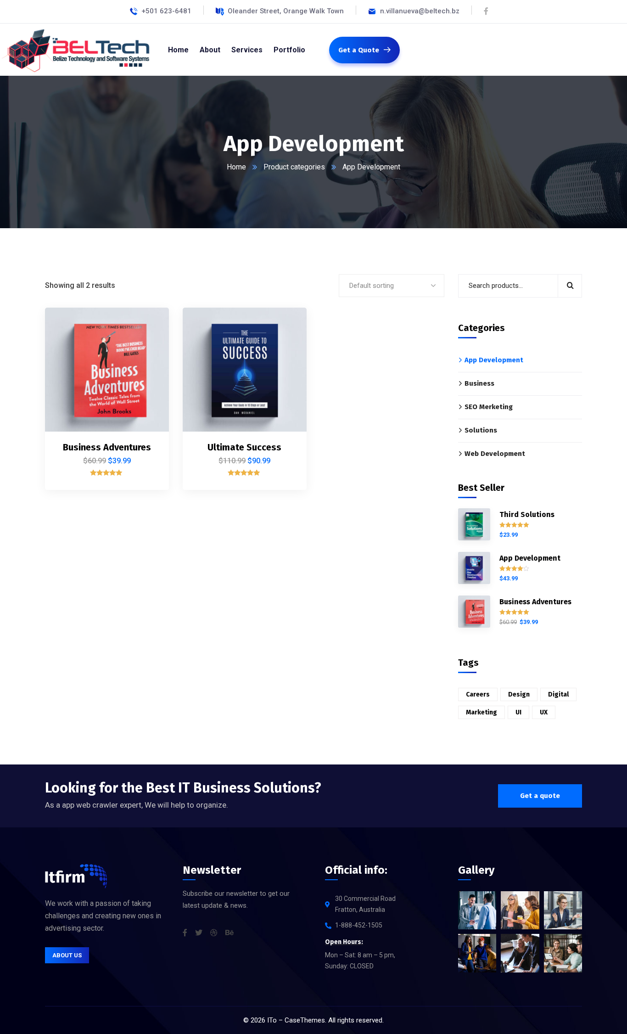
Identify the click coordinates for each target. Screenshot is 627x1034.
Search (570, 286)
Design (519, 694)
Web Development (495, 454)
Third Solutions (526, 514)
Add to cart (146, 325)
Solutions (481, 430)
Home (236, 167)
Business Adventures (107, 447)
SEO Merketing (489, 407)
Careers (478, 694)
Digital (558, 694)
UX (544, 712)
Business (479, 383)
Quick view (146, 368)
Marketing (481, 712)
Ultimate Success (244, 447)
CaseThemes (305, 1020)
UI (518, 712)
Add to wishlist (146, 346)
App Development (494, 360)
